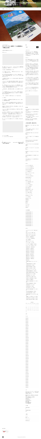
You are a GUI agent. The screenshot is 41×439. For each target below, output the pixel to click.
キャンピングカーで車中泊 (29, 168)
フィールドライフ (28, 399)
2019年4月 (27, 349)
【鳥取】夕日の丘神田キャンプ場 (30, 266)
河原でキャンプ (33, 245)
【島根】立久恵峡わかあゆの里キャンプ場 (32, 272)
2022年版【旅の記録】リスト (29, 219)
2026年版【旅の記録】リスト (29, 225)
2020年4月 (27, 331)
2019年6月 (27, 346)
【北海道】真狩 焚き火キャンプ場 (30, 263)
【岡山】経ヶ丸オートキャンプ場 (30, 273)
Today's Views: (28, 407)
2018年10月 (27, 358)
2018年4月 (27, 367)
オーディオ (27, 204)
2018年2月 (27, 370)
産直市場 (33, 238)
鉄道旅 (26, 201)
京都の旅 (32, 248)
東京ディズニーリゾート (29, 241)
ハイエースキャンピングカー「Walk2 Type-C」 (8, 136)
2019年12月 (27, 337)
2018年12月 (27, 355)
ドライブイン (28, 238)
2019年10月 (27, 340)
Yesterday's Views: (28, 410)
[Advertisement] (12, 59)
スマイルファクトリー (28, 400)
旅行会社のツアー (28, 198)
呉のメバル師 (27, 401)
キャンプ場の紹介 (28, 171)
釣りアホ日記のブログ (28, 402)
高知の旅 (32, 255)
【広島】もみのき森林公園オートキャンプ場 (31, 281)
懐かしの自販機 (28, 239)
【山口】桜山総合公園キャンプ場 (30, 292)
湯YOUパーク (28, 235)
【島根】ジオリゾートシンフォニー (31, 269)
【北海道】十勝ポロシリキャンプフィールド (31, 262)
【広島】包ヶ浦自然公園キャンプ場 (31, 283)
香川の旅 (32, 254)
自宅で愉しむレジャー (28, 195)
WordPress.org (27, 420)
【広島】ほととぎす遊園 (29, 279)
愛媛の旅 (27, 255)
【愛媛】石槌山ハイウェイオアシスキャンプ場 (32, 294)
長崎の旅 (32, 258)
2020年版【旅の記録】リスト (29, 216)
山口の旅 (32, 252)
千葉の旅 (27, 248)
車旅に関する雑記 (28, 177)
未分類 (26, 207)
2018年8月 (27, 361)
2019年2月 (27, 352)
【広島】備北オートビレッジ (30, 275)
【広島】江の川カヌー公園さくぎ (31, 276)
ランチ (32, 242)
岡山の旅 (32, 251)
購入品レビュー (28, 180)
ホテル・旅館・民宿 (28, 192)
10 (26, 307)
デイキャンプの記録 (28, 186)
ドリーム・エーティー (28, 397)
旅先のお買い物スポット (29, 189)
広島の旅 (27, 252)
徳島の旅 (27, 254)
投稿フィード (27, 417)
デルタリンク (27, 398)
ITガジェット (28, 245)
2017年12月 (27, 373)
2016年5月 (27, 382)
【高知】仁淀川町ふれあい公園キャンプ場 (32, 299)
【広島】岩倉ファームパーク (30, 284)
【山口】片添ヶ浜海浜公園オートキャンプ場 (31, 289)
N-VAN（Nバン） (28, 174)
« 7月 (26, 313)
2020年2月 (27, 334)
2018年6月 (27, 364)
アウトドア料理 (28, 183)
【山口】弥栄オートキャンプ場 (30, 287)
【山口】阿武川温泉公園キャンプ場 (31, 291)
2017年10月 (27, 376)
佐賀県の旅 (28, 258)
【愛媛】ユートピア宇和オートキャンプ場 (32, 296)
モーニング (28, 242)
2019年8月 (27, 343)
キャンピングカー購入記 (6, 135)
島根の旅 (27, 251)
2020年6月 (27, 328)
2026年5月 (27, 322)
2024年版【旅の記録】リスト (29, 222)
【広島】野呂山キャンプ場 (30, 286)
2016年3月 (27, 385)
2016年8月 (27, 379)
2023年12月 (27, 325)
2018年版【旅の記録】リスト (29, 213)
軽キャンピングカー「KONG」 (30, 232)
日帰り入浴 (33, 235)
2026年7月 (27, 319)
